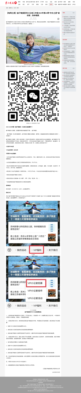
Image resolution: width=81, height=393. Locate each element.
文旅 (19, 4)
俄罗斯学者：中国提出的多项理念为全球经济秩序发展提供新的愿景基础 (69, 18)
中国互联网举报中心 (49, 384)
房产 (28, 4)
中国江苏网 (28, 380)
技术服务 (43, 384)
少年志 (73, 4)
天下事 (42, 1)
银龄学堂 (60, 4)
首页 (7, 7)
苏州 (51, 4)
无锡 (56, 4)
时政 (24, 1)
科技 (74, 1)
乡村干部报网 (39, 380)
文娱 (51, 1)
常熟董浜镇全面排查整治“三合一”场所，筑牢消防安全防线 (69, 62)
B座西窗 (65, 4)
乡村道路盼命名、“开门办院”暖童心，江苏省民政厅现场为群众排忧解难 (69, 83)
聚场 (37, 4)
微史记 (69, 4)
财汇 (24, 4)
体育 (56, 1)
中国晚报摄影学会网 (50, 380)
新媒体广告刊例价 (37, 384)
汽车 (33, 4)
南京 (46, 4)
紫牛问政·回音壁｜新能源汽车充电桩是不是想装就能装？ (69, 87)
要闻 (19, 1)
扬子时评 (60, 1)
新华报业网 (33, 380)
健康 (69, 1)
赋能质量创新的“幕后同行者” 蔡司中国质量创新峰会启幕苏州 (69, 57)
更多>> (74, 12)
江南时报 (44, 380)
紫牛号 (37, 1)
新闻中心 (11, 7)
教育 (65, 1)
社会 (46, 1)
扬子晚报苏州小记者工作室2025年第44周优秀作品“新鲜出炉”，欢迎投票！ (69, 45)
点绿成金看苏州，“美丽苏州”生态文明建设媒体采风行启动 (69, 53)
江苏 (42, 4)
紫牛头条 (28, 1)
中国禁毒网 (40, 382)
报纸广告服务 (30, 384)
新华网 (43, 379)
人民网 (46, 379)
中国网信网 (39, 379)
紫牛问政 (33, 1)
